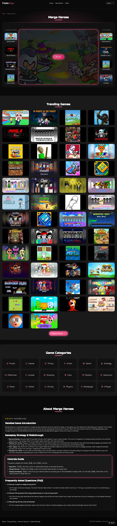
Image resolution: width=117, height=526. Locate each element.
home (3, 13)
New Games (59, 3)
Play (58, 57)
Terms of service (23, 522)
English (109, 3)
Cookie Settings (35, 522)
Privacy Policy (12, 522)
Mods (67, 3)
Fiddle (8, 3)
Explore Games (57, 333)
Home (51, 3)
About (4, 522)
